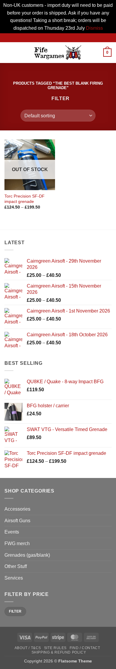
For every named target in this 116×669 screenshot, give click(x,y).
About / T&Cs (28, 648)
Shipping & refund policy (59, 652)
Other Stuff (15, 566)
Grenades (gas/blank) (27, 555)
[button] (8, 52)
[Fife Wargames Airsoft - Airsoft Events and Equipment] (58, 52)
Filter (15, 611)
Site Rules (55, 648)
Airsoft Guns (17, 520)
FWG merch (17, 543)
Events (11, 531)
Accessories (17, 509)
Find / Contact (85, 648)
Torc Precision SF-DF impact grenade (24, 199)
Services (13, 577)
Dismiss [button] (94, 28)
